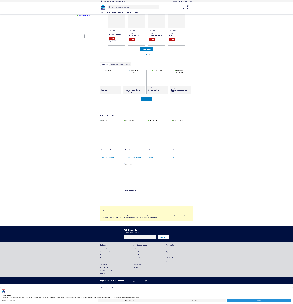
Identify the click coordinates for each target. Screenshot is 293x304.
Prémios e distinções (105, 249)
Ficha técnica (168, 249)
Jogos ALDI (103, 273)
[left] (186, 64)
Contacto (135, 267)
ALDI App (136, 249)
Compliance (103, 255)
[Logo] (103, 7)
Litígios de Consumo (169, 261)
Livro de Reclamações (139, 255)
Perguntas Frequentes (139, 258)
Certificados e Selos (169, 258)
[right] (191, 64)
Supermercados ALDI (106, 270)
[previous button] (83, 36)
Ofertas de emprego (105, 258)
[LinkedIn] (146, 281)
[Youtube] (140, 281)
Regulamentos (137, 264)
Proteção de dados (169, 252)
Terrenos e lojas (104, 261)
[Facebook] (128, 281)
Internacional (103, 264)
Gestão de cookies (169, 255)
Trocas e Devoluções (139, 252)
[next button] (210, 36)
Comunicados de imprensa (107, 252)
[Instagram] (134, 281)
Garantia (135, 261)
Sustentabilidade (104, 267)
